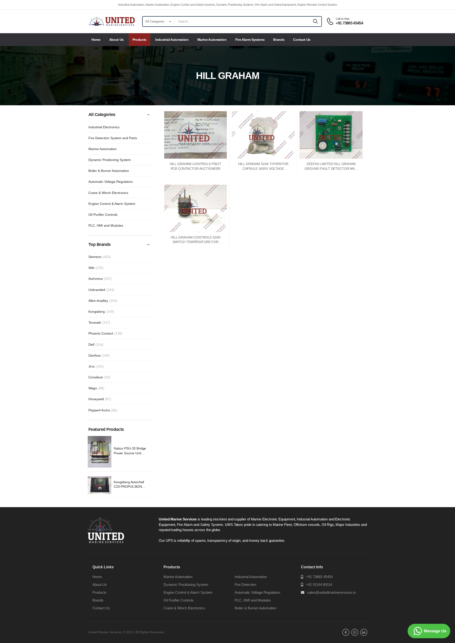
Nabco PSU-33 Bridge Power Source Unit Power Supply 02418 (130, 452)
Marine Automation (212, 39)
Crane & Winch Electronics (108, 193)
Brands (278, 39)
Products (139, 39)
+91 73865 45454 (319, 577)
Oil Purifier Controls (103, 214)
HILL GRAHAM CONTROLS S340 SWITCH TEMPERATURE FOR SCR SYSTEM (195, 241)
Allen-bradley (102, 301)
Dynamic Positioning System (109, 160)
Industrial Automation (172, 39)
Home (95, 39)
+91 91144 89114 (319, 585)
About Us (116, 39)
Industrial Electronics (103, 127)
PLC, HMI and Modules (105, 225)
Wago (96, 388)
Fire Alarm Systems (250, 39)
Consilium (99, 377)
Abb (96, 268)
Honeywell (99, 399)
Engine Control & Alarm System (111, 204)
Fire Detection (245, 585)
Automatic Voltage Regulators (110, 182)
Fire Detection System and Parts (112, 138)
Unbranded (101, 290)
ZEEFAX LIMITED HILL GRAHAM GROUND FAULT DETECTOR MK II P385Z (331, 168)
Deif (95, 344)
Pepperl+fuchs (102, 410)
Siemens (99, 257)
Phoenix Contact (105, 333)
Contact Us (301, 39)
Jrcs (96, 366)
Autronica (100, 278)
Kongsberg (101, 311)
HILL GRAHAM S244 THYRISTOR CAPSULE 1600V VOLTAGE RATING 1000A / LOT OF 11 (263, 168)
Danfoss (99, 355)
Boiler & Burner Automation (108, 171)
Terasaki (99, 322)
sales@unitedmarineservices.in (331, 592)
